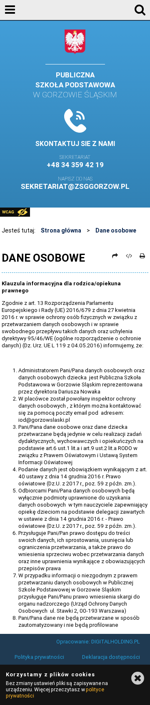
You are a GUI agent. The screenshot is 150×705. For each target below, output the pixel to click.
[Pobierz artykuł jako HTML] (128, 256)
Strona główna (61, 230)
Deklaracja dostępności (111, 656)
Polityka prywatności (39, 656)
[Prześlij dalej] (115, 256)
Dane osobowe (115, 230)
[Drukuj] (142, 256)
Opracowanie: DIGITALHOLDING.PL (98, 641)
